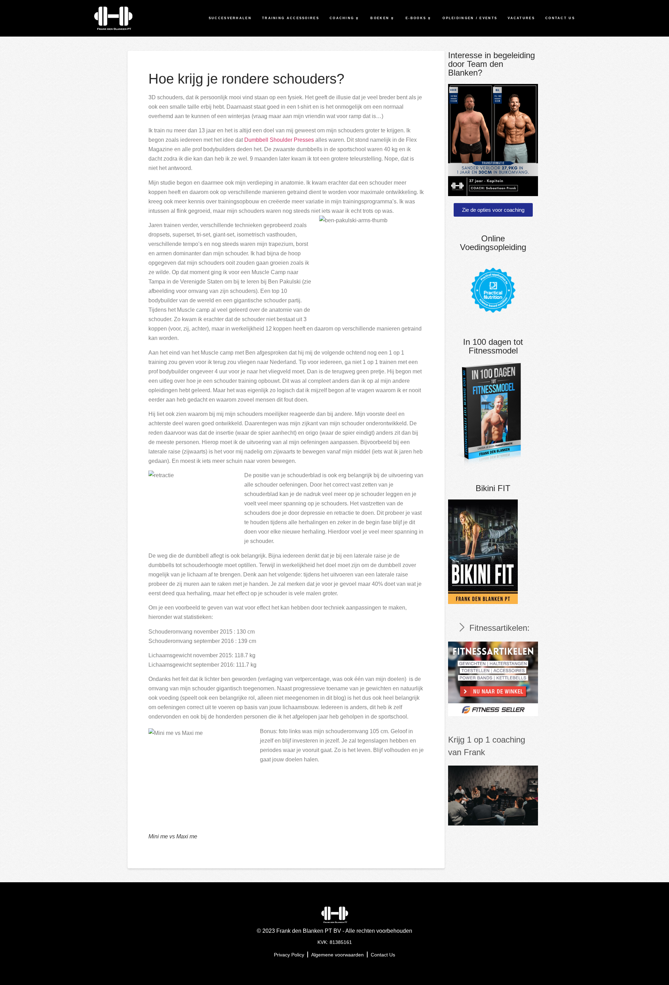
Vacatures (521, 18)
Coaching (342, 18)
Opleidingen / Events (470, 18)
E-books (416, 18)
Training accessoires (290, 18)
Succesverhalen (230, 18)
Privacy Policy (289, 954)
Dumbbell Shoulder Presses (279, 140)
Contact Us (560, 18)
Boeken (379, 18)
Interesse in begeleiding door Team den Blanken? (491, 64)
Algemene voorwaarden (337, 954)
